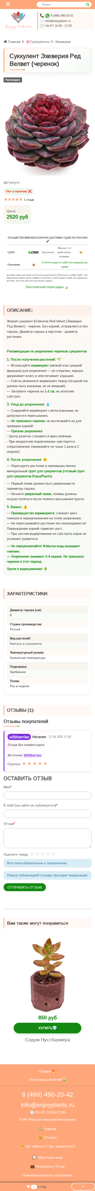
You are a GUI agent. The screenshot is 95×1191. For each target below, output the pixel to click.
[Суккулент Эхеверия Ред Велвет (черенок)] (47, 132)
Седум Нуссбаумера (47, 1039)
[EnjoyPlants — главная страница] (18, 20)
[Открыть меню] (8, 4)
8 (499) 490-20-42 (62, 15)
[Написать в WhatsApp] (47, 15)
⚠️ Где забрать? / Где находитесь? (47, 1146)
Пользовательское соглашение (47, 1175)
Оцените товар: (16, 854)
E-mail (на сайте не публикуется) (30, 805)
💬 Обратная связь (47, 1157)
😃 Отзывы (47, 1137)
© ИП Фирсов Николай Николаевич (47, 1119)
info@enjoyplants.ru (58, 21)
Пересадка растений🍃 (47, 1079)
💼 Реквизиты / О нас (47, 1166)
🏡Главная (47, 1129)
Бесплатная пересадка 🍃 (47, 287)
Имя (7, 787)
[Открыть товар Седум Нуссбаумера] (47, 975)
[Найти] (87, 4)
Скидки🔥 (47, 1071)
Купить (47, 1028)
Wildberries (33, 755)
